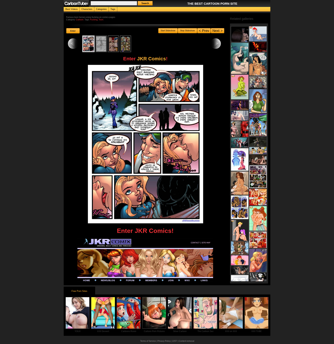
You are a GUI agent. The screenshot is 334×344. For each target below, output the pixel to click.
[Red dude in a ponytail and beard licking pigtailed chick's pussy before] (258, 197)
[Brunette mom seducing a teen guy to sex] (240, 34)
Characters (86, 9)
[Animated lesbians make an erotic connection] (240, 270)
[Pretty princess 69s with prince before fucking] (258, 160)
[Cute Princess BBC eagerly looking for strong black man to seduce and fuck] (240, 129)
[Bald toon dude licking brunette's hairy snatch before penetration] (258, 239)
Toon (101, 19)
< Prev (204, 31)
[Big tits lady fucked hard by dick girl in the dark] (258, 47)
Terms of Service (148, 341)
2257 (174, 341)
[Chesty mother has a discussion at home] (258, 101)
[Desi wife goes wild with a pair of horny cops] (258, 64)
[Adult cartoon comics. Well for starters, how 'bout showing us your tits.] (240, 58)
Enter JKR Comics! (145, 230)
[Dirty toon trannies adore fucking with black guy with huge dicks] (258, 125)
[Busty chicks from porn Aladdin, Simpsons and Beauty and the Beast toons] (258, 33)
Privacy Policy (164, 341)
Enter (73, 31)
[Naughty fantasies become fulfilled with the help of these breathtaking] (240, 159)
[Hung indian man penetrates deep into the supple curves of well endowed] (240, 207)
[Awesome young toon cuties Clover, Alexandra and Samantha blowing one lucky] (240, 260)
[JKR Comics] (145, 280)
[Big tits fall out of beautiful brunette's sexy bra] (258, 141)
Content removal (186, 341)
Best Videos (71, 9)
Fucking (94, 19)
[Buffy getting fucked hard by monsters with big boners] (258, 260)
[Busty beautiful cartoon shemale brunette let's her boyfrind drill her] (240, 183)
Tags (112, 9)
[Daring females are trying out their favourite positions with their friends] (258, 218)
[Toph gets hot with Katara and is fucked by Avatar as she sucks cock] (240, 248)
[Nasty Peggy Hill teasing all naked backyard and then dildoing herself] (240, 230)
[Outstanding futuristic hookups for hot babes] (240, 105)
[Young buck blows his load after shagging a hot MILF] (258, 150)
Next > (217, 31)
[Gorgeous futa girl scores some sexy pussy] (240, 116)
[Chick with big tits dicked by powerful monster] (240, 142)
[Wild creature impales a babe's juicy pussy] (258, 279)
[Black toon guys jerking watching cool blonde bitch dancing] (258, 176)
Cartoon (80, 19)
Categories (101, 9)
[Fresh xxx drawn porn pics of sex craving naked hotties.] (240, 87)
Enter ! (145, 58)
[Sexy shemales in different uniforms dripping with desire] (258, 82)
